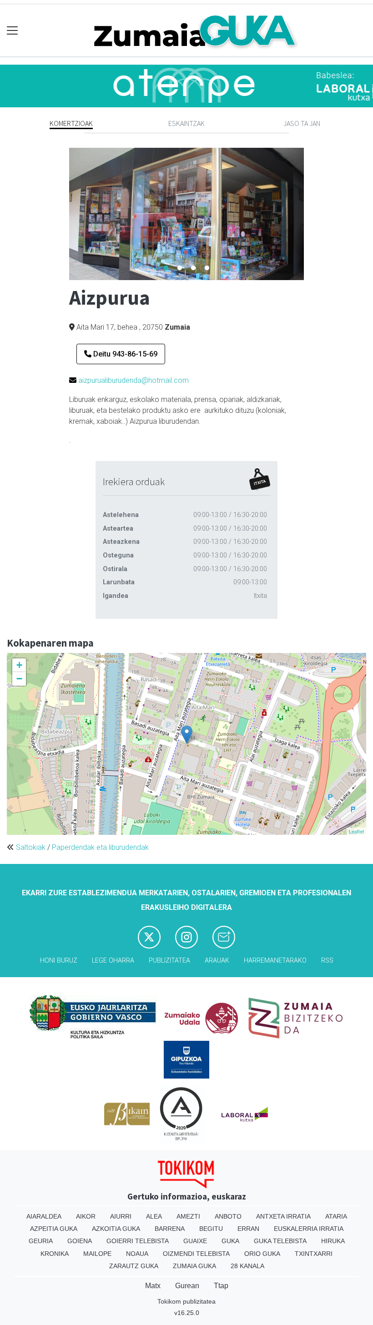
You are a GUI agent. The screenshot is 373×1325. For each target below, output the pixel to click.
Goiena (79, 1241)
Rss (327, 960)
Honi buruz (58, 960)
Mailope (97, 1253)
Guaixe (195, 1241)
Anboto (228, 1216)
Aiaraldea (43, 1216)
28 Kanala (247, 1266)
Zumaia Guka (194, 1266)
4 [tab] (207, 268)
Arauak (217, 960)
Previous (62, 213)
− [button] (19, 678)
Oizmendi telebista (196, 1253)
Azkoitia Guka (116, 1228)
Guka (230, 1241)
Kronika (54, 1253)
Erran (248, 1228)
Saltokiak (30, 847)
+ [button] (19, 665)
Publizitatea (169, 960)
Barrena (170, 1228)
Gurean (187, 1286)
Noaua (137, 1253)
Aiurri (120, 1216)
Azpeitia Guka (53, 1228)
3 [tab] (193, 268)
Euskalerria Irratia (308, 1228)
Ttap (221, 1286)
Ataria (336, 1216)
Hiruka (333, 1241)
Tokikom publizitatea (186, 1301)
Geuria (41, 1241)
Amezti (188, 1216)
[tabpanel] (186, 214)
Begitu (211, 1228)
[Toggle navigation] (12, 31)
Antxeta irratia (283, 1216)
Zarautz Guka (133, 1266)
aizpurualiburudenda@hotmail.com (133, 380)
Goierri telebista (137, 1241)
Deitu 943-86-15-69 (124, 354)
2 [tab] (179, 268)
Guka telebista (280, 1241)
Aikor (86, 1216)
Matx (153, 1286)
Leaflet (356, 831)
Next (310, 213)
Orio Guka (262, 1253)
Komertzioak (71, 123)
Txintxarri (314, 1253)
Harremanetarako (275, 960)
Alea (154, 1216)
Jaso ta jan (301, 123)
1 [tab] (166, 268)
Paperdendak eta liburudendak (100, 847)
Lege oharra (113, 960)
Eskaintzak (186, 123)
